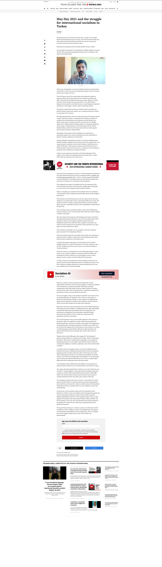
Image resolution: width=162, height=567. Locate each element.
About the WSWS (89, 11)
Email (63, 423)
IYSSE (83, 11)
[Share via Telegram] (44, 50)
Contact (110, 1)
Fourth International (63, 11)
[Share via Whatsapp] (44, 47)
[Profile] (117, 2)
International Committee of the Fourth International (67, 455)
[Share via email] (44, 53)
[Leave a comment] (44, 60)
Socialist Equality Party (75, 11)
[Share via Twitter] (44, 43)
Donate (101, 11)
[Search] (117, 9)
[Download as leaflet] (44, 57)
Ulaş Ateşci (59, 31)
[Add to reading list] (44, 63)
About (114, 1)
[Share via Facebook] (44, 40)
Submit (81, 437)
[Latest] (47, 9)
